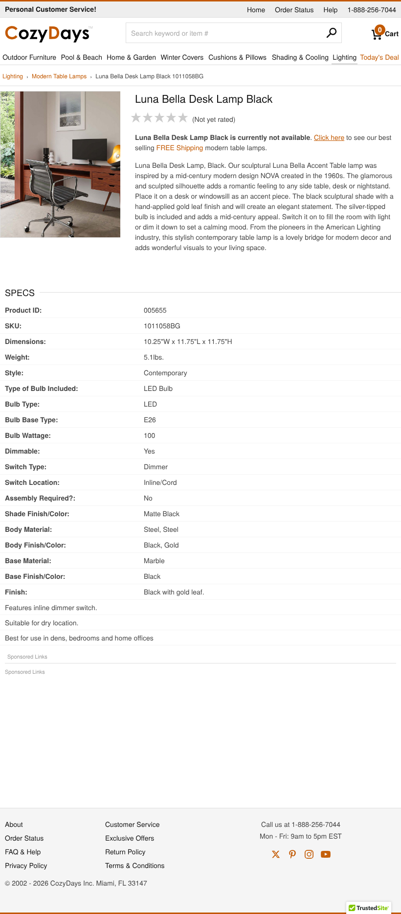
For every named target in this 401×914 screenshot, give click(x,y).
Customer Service (132, 824)
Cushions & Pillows (237, 57)
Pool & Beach (81, 57)
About (14, 824)
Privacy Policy (26, 865)
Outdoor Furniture (29, 57)
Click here (329, 137)
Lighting (344, 57)
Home (256, 9)
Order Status (294, 9)
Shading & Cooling (300, 57)
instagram (309, 854)
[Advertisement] (200, 736)
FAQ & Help (23, 851)
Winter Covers (181, 57)
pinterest (292, 854)
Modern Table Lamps (59, 76)
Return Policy (125, 851)
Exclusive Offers (129, 838)
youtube (326, 854)
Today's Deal (379, 57)
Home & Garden (131, 57)
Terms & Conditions (135, 865)
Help (331, 9)
